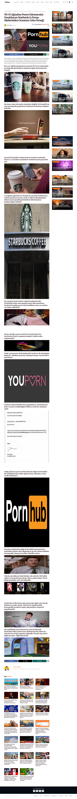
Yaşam (37, 2)
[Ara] (72, 2)
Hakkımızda (36, 795)
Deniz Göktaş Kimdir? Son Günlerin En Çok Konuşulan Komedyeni (10, 701)
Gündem (22, 2)
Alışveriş (33, 2)
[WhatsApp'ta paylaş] (45, 54)
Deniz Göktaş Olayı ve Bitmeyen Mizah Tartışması (40, 688)
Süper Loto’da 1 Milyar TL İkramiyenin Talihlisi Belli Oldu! (11, 688)
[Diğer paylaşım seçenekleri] (48, 54)
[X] (65, 2)
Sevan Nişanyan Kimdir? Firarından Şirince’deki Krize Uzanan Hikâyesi (41, 701)
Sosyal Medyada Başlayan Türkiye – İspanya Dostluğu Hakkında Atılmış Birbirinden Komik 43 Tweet (42, 731)
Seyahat (47, 2)
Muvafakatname (54, 795)
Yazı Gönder (56, 2)
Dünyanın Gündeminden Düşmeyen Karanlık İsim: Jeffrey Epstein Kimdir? (26, 762)
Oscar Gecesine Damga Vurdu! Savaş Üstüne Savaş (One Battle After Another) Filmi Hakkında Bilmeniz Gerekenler (10, 731)
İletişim (70, 795)
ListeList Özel (27, 2)
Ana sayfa (5, 11)
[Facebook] (63, 2)
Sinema (42, 2)
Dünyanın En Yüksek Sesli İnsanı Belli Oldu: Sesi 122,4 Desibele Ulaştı (26, 701)
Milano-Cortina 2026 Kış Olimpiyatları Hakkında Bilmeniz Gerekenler (41, 746)
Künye (41, 795)
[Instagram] (67, 2)
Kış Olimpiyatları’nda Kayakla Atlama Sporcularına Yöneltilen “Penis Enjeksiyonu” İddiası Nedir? (11, 747)
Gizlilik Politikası (47, 795)
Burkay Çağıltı (9, 25)
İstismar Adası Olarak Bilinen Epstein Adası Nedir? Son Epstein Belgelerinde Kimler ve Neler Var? (41, 763)
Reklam (66, 795)
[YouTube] (69, 2)
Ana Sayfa (16, 2)
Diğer (51, 2)
